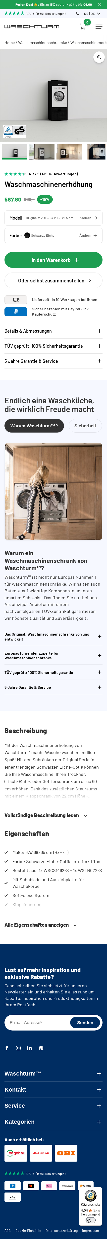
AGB (7, 1230)
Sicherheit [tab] (85, 425)
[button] (53, 218)
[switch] (91, 1220)
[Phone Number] (78, 14)
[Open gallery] (99, 57)
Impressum (90, 1230)
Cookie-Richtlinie (28, 1230)
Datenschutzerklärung (62, 1230)
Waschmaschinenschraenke (42, 42)
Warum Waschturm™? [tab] (34, 425)
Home (9, 42)
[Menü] (99, 1190)
